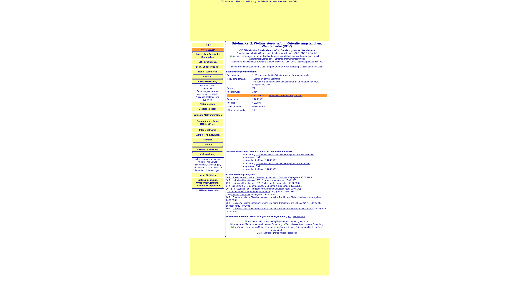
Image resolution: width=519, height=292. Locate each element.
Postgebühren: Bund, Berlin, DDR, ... (208, 122)
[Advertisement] (259, 22)
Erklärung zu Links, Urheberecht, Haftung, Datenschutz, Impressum (207, 183)
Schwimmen (299, 216)
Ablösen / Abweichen (207, 149)
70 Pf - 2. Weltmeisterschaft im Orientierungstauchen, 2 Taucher (256, 177)
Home (208, 45)
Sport (288, 216)
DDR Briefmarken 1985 (311, 67)
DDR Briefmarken (208, 62)
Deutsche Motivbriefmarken (208, 115)
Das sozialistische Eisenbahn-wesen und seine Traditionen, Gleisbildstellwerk (270, 197)
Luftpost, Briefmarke (240, 194)
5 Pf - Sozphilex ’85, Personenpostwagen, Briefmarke (251, 186)
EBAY (211, 49)
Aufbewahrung (207, 154)
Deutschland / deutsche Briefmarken (207, 55)
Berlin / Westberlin (207, 72)
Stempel (207, 140)
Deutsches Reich (207, 109)
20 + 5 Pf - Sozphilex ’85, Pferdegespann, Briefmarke (251, 189)
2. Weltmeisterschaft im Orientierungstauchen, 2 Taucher (283, 163)
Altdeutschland (207, 104)
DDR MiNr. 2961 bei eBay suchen (285, 95)
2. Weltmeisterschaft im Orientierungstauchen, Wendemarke (285, 154)
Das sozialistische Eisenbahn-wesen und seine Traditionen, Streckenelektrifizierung (273, 209)
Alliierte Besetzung (207, 81)
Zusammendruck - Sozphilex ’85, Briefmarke (248, 191)
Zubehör (207, 144)
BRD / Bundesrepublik (207, 67)
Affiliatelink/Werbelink (209, 190)
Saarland (207, 76)
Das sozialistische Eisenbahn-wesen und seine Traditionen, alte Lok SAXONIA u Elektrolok (276, 203)
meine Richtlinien (208, 175)
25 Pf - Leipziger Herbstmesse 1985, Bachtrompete (250, 183)
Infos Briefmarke (207, 130)
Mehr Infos (293, 1)
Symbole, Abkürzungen (208, 135)
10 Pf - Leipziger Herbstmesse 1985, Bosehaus (248, 180)
